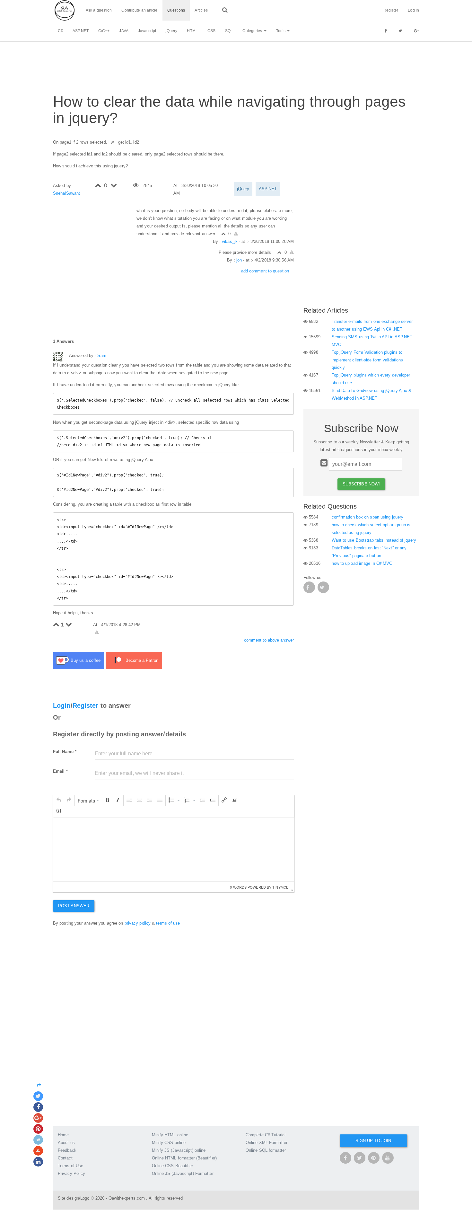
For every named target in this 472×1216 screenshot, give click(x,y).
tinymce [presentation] (280, 887)
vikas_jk (230, 241)
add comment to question (265, 271)
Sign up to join (373, 1140)
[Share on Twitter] (38, 1096)
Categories (252, 31)
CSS (211, 31)
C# (60, 31)
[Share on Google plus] (38, 1118)
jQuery (172, 31)
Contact (65, 1158)
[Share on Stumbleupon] (38, 1151)
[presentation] (58, 800)
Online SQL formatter (266, 1150)
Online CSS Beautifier (172, 1165)
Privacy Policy (71, 1173)
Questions (176, 10)
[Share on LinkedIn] (38, 1162)
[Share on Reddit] (38, 1140)
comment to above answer (269, 640)
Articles (201, 10)
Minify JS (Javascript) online (179, 1150)
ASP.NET (81, 31)
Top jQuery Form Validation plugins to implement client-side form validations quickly (367, 360)
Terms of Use (70, 1165)
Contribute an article (139, 10)
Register (390, 10)
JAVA (123, 31)
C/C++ (104, 31)
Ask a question (99, 10)
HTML (192, 31)
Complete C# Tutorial (265, 1134)
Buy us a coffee (86, 660)
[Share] (40, 1085)
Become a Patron (142, 660)
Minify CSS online (169, 1142)
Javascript (147, 31)
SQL (229, 31)
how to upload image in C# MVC (362, 563)
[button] (59, 800)
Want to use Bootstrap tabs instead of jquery (374, 540)
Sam (101, 355)
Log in (413, 10)
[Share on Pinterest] (38, 1129)
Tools (281, 31)
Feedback (67, 1150)
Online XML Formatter (266, 1142)
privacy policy (138, 923)
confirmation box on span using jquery (368, 517)
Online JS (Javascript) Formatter (183, 1173)
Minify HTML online (170, 1134)
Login (62, 705)
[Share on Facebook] (38, 1107)
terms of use (168, 923)
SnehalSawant (66, 193)
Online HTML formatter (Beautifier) (184, 1158)
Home (63, 1134)
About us (66, 1142)
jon (239, 260)
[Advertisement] (170, 61)
